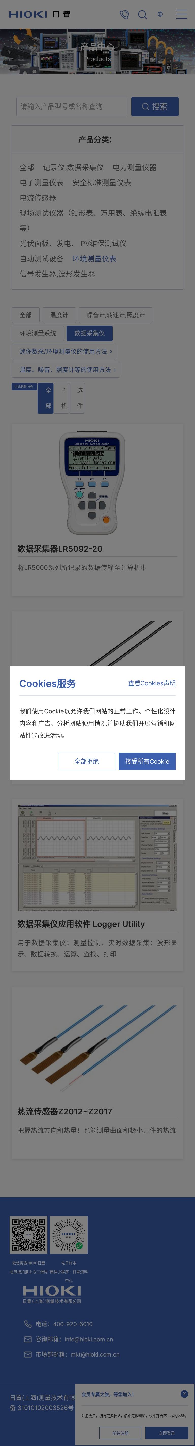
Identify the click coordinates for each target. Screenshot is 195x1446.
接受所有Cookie (147, 761)
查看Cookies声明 (152, 683)
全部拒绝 (86, 761)
